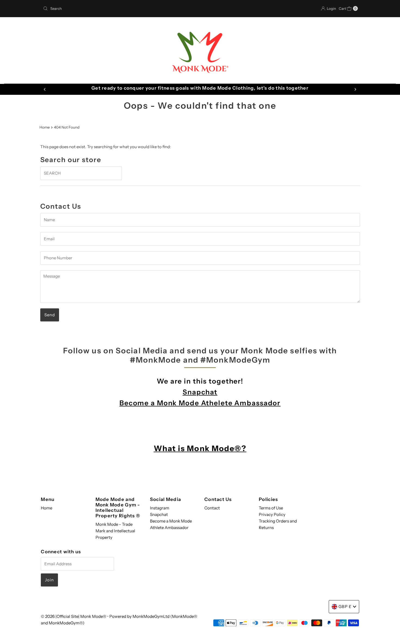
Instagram (159, 508)
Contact (212, 508)
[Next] (355, 89)
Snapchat (200, 392)
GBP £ (345, 606)
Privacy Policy (272, 514)
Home (44, 127)
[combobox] (119, 8)
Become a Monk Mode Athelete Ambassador (200, 403)
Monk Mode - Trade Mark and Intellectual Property (115, 531)
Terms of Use (271, 508)
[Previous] (45, 89)
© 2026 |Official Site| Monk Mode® (74, 616)
